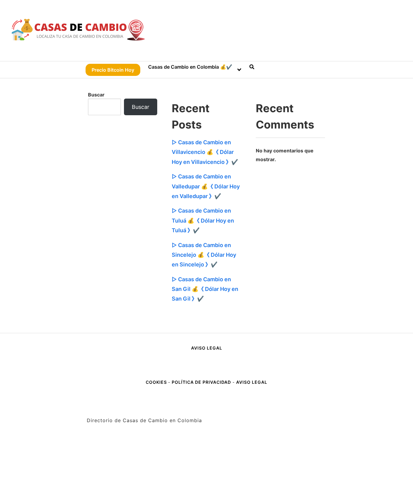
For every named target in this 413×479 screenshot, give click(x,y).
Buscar (96, 95)
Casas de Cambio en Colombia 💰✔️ (190, 67)
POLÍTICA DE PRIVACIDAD (201, 382)
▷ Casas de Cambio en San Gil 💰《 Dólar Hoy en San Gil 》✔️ (205, 289)
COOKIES (157, 382)
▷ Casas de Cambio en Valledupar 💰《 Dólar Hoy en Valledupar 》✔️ (206, 186)
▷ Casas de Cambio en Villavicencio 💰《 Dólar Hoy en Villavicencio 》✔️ (205, 152)
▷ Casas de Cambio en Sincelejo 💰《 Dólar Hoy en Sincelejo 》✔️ (204, 255)
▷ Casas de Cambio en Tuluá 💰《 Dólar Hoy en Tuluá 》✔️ (203, 220)
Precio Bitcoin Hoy (113, 70)
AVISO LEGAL (206, 347)
